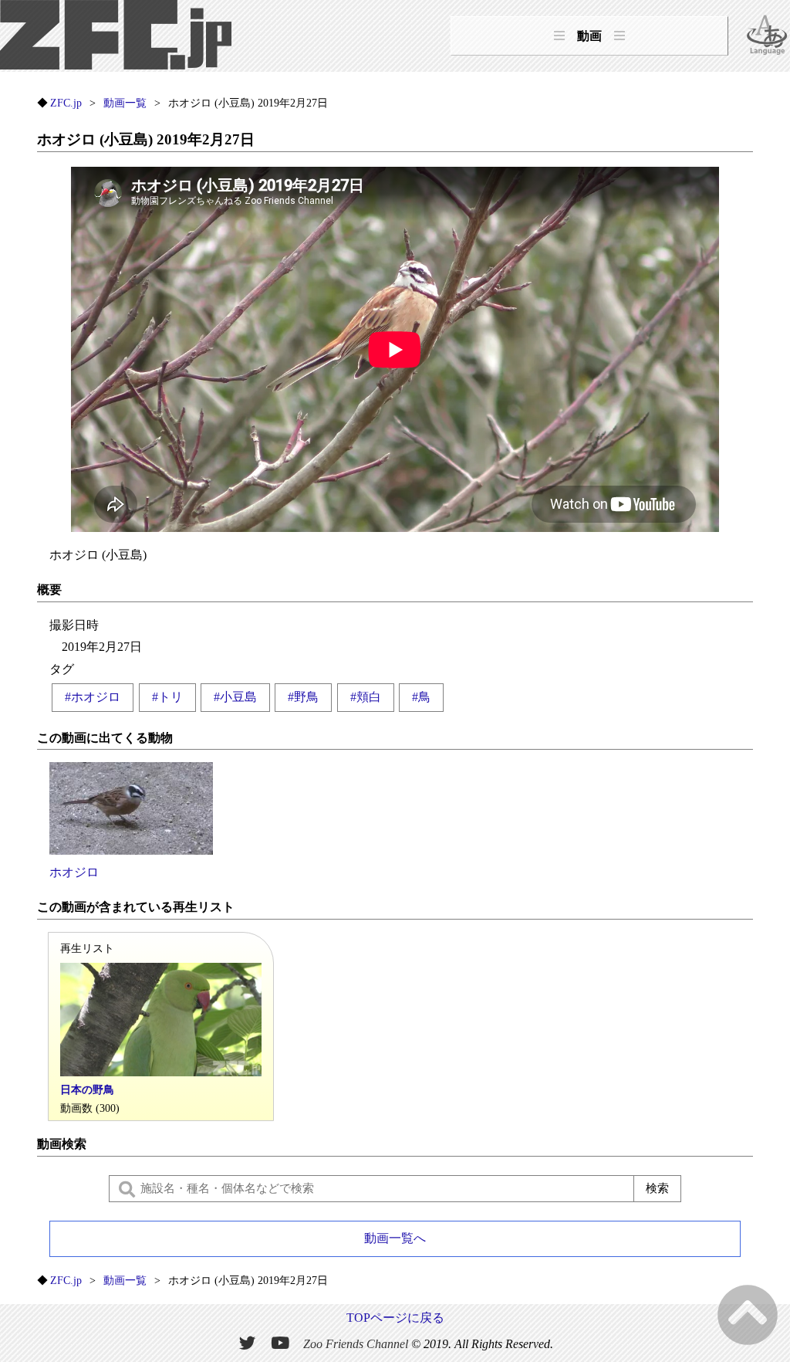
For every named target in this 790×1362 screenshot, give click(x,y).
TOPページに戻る (395, 1317)
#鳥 (421, 696)
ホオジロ (74, 872)
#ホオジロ (92, 696)
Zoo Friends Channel (355, 1343)
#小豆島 (235, 696)
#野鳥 (303, 696)
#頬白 (365, 696)
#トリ (167, 696)
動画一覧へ (395, 1238)
